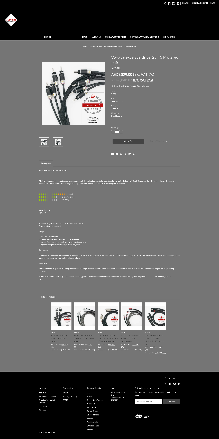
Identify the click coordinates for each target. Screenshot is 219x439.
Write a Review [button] (143, 86)
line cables (150, 277)
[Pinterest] (134, 154)
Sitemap (42, 410)
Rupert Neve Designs (95, 400)
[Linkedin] (178, 3)
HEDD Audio (91, 407)
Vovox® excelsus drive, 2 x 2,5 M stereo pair (59, 338)
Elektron (90, 418)
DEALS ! (85, 37)
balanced (47, 279)
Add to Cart (61, 318)
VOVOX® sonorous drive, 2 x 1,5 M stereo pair (84, 338)
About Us (96, 37)
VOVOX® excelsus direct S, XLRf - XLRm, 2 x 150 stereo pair (155, 339)
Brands (47, 37)
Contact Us (169, 37)
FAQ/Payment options (115, 37)
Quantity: (115, 128)
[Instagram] (173, 3)
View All (90, 429)
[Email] (117, 154)
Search (185, 3)
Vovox (89, 396)
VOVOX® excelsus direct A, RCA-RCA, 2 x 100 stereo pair (108, 338)
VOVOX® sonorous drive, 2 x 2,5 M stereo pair (130, 338)
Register (204, 3)
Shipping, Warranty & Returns (144, 37)
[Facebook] (169, 3)
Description (46, 163)
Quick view (60, 314)
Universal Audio (93, 426)
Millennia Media (93, 415)
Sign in (195, 3)
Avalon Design (92, 411)
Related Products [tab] (48, 297)
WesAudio (91, 404)
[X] (164, 3)
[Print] (121, 154)
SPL (88, 393)
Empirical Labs (92, 422)
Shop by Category (66, 37)
